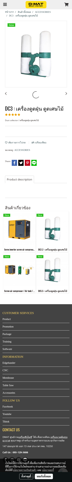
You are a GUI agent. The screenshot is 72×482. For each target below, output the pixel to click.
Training (7, 341)
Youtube (7, 414)
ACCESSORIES (22, 150)
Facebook (8, 406)
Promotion (8, 326)
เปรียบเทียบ (40, 142)
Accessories (9, 392)
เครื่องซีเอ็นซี (25, 437)
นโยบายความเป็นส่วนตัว (24, 470)
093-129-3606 (20, 452)
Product (7, 319)
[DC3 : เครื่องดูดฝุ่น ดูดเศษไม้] (36, 54)
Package (7, 334)
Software (7, 349)
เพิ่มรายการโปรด (16, 142)
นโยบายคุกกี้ (48, 470)
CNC (5, 370)
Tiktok (6, 421)
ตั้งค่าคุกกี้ (26, 476)
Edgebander (9, 362)
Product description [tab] (19, 179)
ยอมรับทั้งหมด (44, 476)
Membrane (8, 377)
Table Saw (8, 385)
